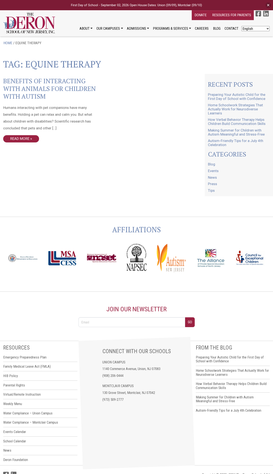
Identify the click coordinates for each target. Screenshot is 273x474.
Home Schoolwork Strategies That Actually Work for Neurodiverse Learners (235, 109)
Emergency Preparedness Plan (24, 357)
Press (212, 184)
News (212, 177)
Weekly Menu (12, 404)
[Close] (268, 5)
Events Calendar (14, 432)
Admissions (136, 28)
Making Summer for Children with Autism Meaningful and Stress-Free (236, 132)
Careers (202, 28)
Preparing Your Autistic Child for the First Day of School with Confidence (236, 96)
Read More (19, 138)
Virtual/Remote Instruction (22, 394)
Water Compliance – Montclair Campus (30, 422)
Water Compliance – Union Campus (27, 413)
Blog (217, 28)
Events (213, 171)
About (85, 28)
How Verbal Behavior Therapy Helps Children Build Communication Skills (237, 121)
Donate (201, 15)
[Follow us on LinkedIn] (266, 14)
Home (7, 43)
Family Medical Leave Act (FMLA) (27, 366)
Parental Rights (14, 385)
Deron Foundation (15, 460)
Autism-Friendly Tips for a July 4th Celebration (235, 143)
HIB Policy (10, 376)
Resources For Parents (231, 15)
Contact (231, 28)
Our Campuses (108, 28)
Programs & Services (170, 28)
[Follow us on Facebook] (258, 14)
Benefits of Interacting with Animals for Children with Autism (49, 88)
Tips (211, 190)
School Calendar (14, 441)
